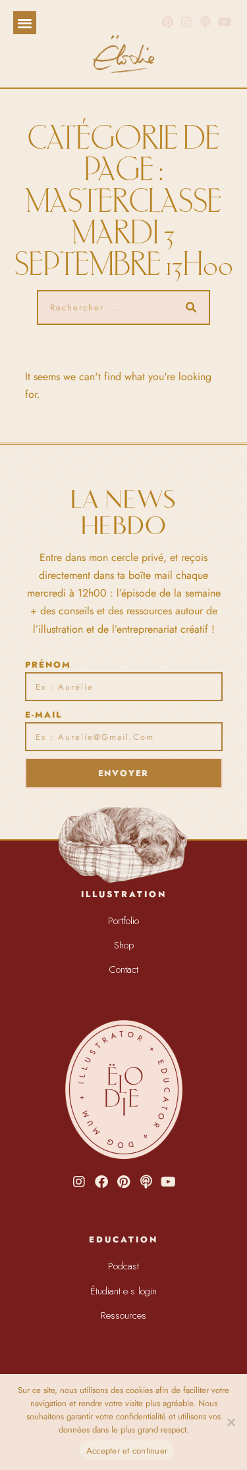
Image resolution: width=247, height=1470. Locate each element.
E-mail (43, 714)
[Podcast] (146, 1182)
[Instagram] (186, 22)
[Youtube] (168, 1182)
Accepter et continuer (126, 1450)
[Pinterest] (167, 22)
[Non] (230, 1422)
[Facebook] (101, 1182)
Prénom (48, 664)
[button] (24, 22)
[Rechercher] (191, 307)
